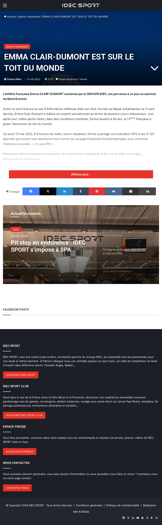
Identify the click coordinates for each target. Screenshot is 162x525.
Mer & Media (81, 511)
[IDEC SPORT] (81, 5)
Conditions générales (89, 505)
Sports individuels (29, 16)
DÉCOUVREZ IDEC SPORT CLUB (24, 415)
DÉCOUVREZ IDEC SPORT (20, 374)
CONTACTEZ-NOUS (17, 487)
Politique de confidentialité (122, 505)
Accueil (11, 16)
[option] (81, 244)
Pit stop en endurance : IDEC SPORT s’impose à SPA (48, 246)
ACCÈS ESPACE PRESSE (19, 451)
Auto (16, 229)
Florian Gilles (14, 79)
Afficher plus (80, 174)
